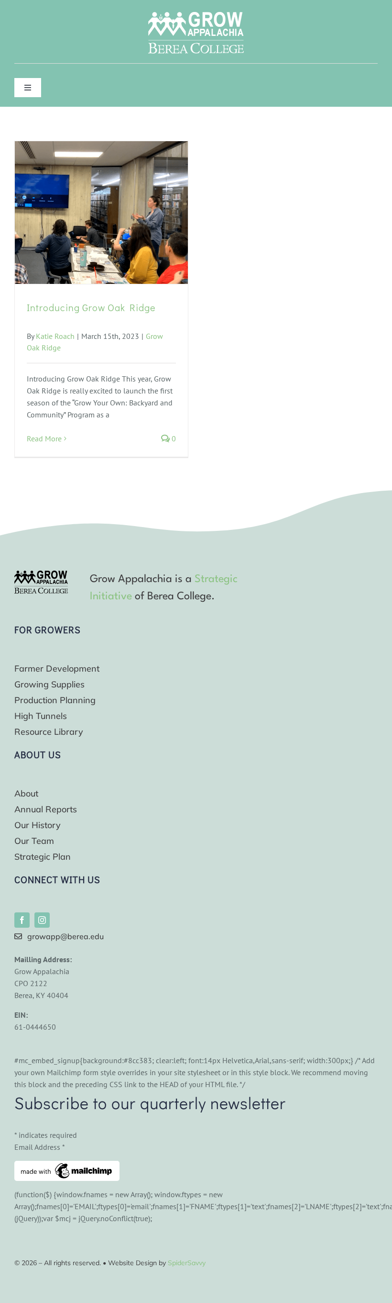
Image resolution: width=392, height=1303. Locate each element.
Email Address (39, 1147)
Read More (44, 438)
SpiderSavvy (187, 1262)
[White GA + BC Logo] (196, 16)
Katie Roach (55, 336)
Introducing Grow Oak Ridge (91, 307)
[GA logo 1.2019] (41, 574)
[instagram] (42, 920)
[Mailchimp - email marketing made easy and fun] (67, 1166)
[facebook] (22, 920)
